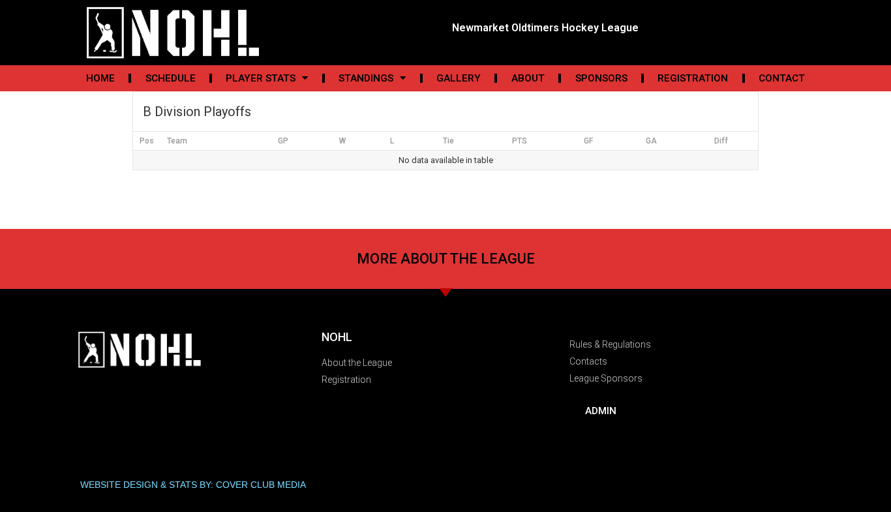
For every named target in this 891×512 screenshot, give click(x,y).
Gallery (458, 78)
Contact (782, 78)
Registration (692, 78)
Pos (147, 140)
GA (651, 140)
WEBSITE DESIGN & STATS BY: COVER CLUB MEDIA (193, 484)
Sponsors (601, 78)
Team (177, 140)
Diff (721, 140)
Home (100, 78)
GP (283, 140)
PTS (519, 140)
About (528, 78)
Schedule (170, 78)
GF (588, 140)
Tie (448, 140)
